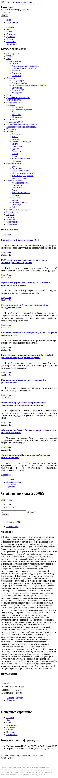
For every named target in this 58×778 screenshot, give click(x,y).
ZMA (8, 58)
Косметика (17, 146)
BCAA (15, 63)
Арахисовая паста (20, 183)
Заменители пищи (14, 102)
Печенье (16, 197)
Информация (12, 526)
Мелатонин (17, 117)
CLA (14, 166)
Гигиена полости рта (21, 141)
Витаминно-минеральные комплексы (29, 85)
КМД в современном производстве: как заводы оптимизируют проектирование (24, 261)
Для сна (15, 112)
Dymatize (10, 487)
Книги (15, 144)
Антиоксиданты (19, 83)
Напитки (16, 195)
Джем (14, 190)
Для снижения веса (21, 170)
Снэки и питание (14, 180)
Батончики (17, 185)
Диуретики (17, 168)
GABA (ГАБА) (13, 54)
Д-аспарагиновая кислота (18, 97)
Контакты (11, 41)
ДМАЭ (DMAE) (13, 100)
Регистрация (12, 22)
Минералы (17, 93)
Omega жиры (18, 80)
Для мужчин (17, 107)
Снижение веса (13, 163)
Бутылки (16, 139)
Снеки (15, 200)
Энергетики (12, 224)
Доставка (10, 36)
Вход (8, 20)
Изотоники (11, 119)
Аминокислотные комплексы (25, 66)
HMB (8, 56)
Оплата (9, 39)
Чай (13, 207)
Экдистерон (12, 222)
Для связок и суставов (22, 110)
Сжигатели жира (19, 178)
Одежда (15, 149)
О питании (11, 34)
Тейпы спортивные (21, 158)
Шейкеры (16, 161)
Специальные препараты (18, 209)
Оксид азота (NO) (14, 122)
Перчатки (16, 151)
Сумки (15, 156)
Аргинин (16, 71)
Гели (8, 95)
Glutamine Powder (14, 698)
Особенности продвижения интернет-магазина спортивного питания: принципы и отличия (23, 404)
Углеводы (10, 219)
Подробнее (6, 252)
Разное (9, 132)
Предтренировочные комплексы (21, 127)
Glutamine (10, 700)
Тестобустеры (12, 212)
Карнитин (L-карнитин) (23, 175)
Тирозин (10, 214)
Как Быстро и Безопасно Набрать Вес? (20, 240)
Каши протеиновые (21, 192)
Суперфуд (16, 205)
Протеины (11, 129)
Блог (8, 29)
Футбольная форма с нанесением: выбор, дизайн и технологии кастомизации (25, 284)
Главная (10, 27)
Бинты (15, 136)
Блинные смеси (19, 188)
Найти (4, 15)
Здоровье (10, 105)
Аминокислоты (13, 61)
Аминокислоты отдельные (24, 68)
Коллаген (16, 114)
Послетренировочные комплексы (21, 124)
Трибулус (10, 217)
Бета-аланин (17, 73)
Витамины (11, 78)
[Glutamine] (6, 500)
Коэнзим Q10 (18, 90)
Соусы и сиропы (19, 202)
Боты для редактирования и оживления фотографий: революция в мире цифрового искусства (27, 356)
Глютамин (16, 75)
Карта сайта (11, 44)
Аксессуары (17, 134)
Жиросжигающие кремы (23, 173)
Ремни (15, 153)
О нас (9, 32)
